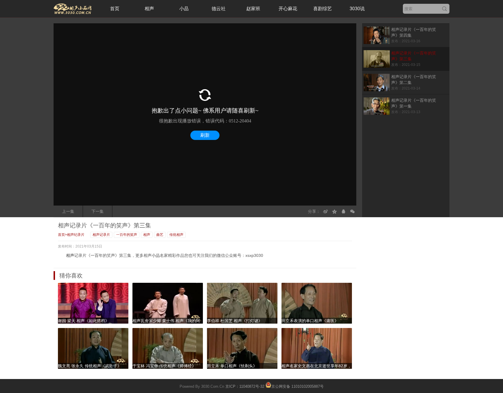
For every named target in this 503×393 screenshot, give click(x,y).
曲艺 (159, 235)
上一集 (68, 211)
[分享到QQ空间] (334, 211)
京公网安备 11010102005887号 (297, 386)
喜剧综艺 (322, 8)
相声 (149, 8)
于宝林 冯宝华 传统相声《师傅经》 (164, 366)
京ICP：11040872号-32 (244, 386)
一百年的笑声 (126, 235)
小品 (184, 8)
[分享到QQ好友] (343, 211)
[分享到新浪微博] (325, 211)
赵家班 (253, 8)
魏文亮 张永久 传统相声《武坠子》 (89, 366)
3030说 (357, 8)
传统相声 (176, 235)
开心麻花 (288, 8)
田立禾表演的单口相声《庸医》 (310, 320)
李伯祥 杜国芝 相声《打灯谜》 (234, 320)
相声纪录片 (75, 235)
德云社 (219, 8)
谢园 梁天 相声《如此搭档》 (83, 320)
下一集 (97, 211)
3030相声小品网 (72, 9)
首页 (114, 8)
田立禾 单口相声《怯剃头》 (232, 366)
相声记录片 (101, 235)
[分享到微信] (352, 211)
